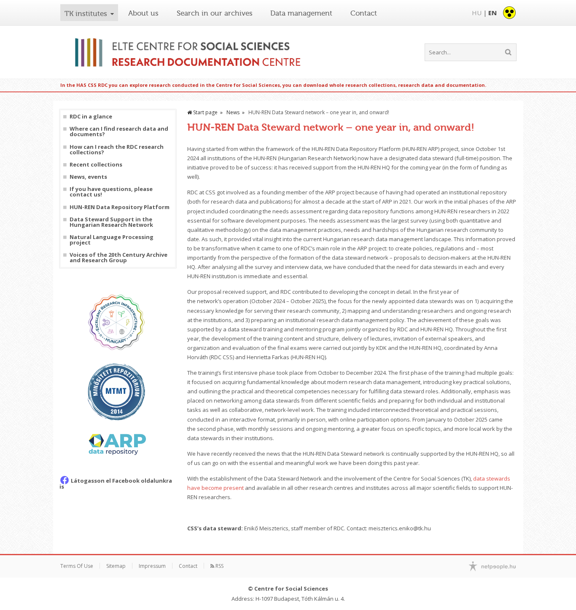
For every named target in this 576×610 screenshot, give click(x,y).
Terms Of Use (76, 566)
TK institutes (86, 13)
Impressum (152, 566)
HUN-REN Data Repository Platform (120, 207)
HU (477, 12)
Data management (301, 13)
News (233, 112)
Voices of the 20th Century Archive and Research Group (118, 257)
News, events (88, 177)
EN (492, 12)
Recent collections (96, 164)
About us (143, 13)
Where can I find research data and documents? (119, 131)
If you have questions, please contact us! (111, 191)
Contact (363, 13)
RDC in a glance (91, 116)
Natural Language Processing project (111, 239)
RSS (218, 566)
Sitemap (116, 566)
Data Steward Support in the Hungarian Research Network (111, 222)
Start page (205, 112)
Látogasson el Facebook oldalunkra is (115, 483)
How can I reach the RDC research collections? (117, 149)
